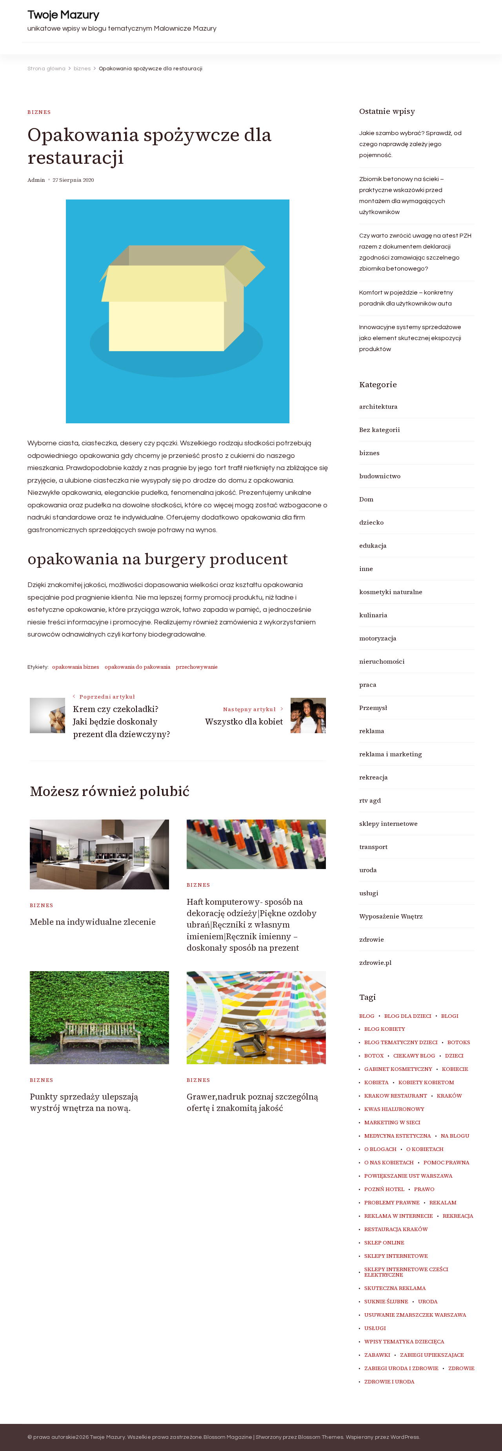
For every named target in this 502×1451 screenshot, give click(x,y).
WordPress (405, 1437)
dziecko (371, 522)
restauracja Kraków (396, 1229)
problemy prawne (392, 1203)
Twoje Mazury (63, 15)
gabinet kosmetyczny (398, 1069)
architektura (378, 406)
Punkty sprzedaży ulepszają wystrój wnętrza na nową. (84, 1102)
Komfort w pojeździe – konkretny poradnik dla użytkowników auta (406, 298)
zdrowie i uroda (389, 1382)
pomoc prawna (446, 1163)
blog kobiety (384, 1029)
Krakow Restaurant (395, 1096)
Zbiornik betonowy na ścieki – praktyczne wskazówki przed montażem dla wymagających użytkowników (402, 195)
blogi (449, 1016)
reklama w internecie (398, 1216)
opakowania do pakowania (137, 667)
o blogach (380, 1149)
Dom (366, 499)
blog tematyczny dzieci (401, 1042)
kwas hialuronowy (394, 1109)
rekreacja (373, 777)
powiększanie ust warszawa (408, 1176)
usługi (368, 893)
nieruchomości (382, 661)
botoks (458, 1042)
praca (367, 684)
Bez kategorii (379, 429)
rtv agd (370, 800)
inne (366, 568)
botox (374, 1056)
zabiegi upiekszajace (432, 1355)
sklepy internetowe (388, 823)
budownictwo (379, 476)
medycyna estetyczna (397, 1136)
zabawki (377, 1355)
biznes (39, 112)
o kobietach (425, 1149)
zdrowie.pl (375, 962)
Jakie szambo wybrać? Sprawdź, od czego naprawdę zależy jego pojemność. (410, 144)
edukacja (373, 545)
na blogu (455, 1136)
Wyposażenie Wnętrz (391, 916)
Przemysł (373, 707)
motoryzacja (378, 638)
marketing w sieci (392, 1122)
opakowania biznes (75, 667)
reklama (371, 730)
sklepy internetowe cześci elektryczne (406, 1272)
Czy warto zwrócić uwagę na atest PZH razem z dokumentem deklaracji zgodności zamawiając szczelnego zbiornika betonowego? (415, 252)
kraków (449, 1096)
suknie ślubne (386, 1302)
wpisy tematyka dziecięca (404, 1342)
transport (373, 846)
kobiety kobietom (426, 1082)
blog (367, 1016)
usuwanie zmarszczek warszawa (415, 1315)
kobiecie (455, 1069)
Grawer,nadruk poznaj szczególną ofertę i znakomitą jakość (252, 1102)
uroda (368, 869)
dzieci (454, 1056)
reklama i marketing (390, 754)
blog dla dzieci (407, 1016)
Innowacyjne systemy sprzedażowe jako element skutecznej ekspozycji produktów (410, 338)
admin (36, 180)
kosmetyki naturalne (390, 591)
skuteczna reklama (395, 1288)
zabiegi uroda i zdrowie (401, 1368)
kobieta (376, 1082)
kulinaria (373, 615)
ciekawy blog (414, 1056)
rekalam (443, 1203)
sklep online (384, 1243)
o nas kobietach (389, 1163)
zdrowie (371, 939)
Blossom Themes (321, 1437)
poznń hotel (384, 1189)
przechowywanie (197, 667)
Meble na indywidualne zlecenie (93, 922)
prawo (424, 1189)
